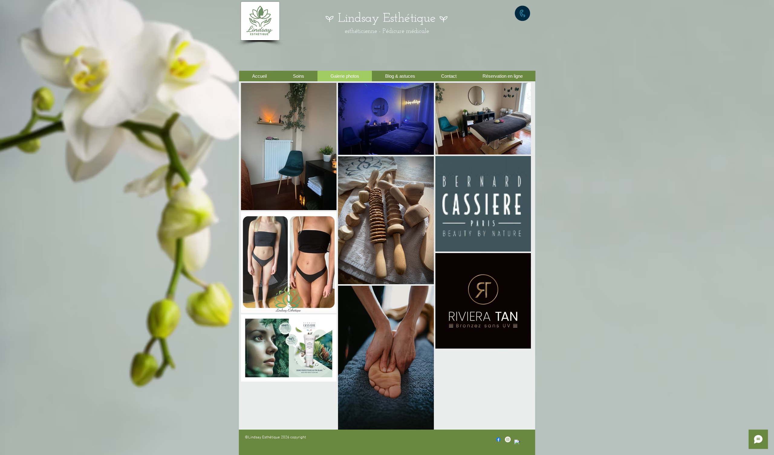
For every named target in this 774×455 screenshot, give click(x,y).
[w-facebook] (517, 442)
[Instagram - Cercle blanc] (508, 439)
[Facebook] (498, 439)
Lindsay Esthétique (387, 18)
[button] (298, 76)
